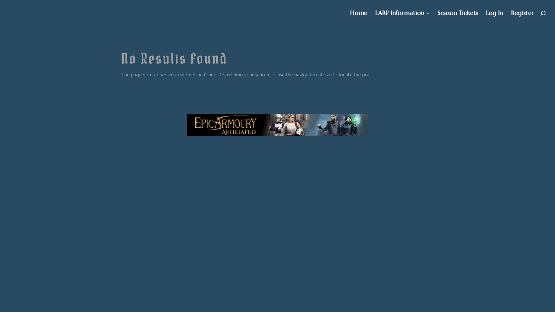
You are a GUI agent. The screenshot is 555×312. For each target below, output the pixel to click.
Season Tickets (458, 14)
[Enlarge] (360, 122)
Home (358, 14)
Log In (494, 14)
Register (522, 14)
